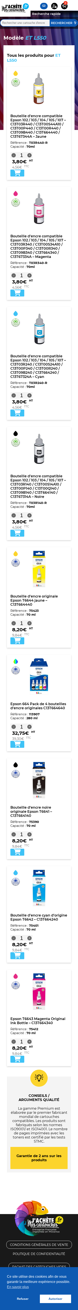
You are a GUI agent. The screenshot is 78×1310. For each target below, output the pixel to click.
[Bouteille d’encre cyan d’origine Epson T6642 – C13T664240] (39, 888)
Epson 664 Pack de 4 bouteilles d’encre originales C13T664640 (38, 706)
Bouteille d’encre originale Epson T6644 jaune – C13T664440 (34, 600)
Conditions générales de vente (39, 1245)
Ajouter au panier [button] (17, 173)
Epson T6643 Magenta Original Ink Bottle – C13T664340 (37, 1021)
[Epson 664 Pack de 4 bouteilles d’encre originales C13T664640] (39, 676)
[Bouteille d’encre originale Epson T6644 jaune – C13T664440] (39, 569)
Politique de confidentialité (39, 1254)
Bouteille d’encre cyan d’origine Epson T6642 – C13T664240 (38, 917)
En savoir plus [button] (18, 1287)
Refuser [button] (22, 1298)
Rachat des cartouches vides (39, 1267)
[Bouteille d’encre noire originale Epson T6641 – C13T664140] (39, 780)
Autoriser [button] (55, 1298)
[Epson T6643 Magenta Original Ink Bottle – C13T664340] (39, 991)
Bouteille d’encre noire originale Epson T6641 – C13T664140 (31, 811)
